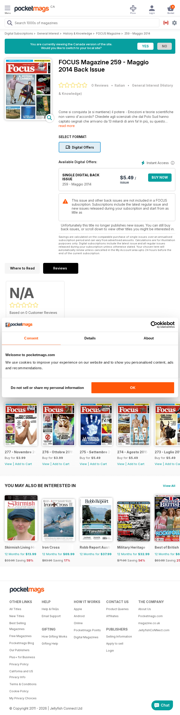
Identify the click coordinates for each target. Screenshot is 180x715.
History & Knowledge (77, 33)
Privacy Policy (19, 664)
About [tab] (149, 338)
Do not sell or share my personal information (47, 388)
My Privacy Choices (23, 698)
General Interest (48, 33)
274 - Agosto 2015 (132, 452)
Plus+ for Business (22, 657)
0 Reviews (100, 85)
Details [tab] (90, 338)
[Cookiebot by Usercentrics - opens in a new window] (154, 324)
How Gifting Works (54, 636)
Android (79, 616)
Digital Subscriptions (19, 33)
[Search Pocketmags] (10, 23)
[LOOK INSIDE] (28, 119)
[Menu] (7, 9)
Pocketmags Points (87, 630)
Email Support (51, 616)
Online (78, 623)
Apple (78, 609)
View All (169, 486)
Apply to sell (114, 643)
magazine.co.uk (149, 623)
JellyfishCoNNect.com (152, 630)
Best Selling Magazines (17, 626)
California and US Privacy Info (21, 674)
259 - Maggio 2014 (137, 33)
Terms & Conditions (23, 684)
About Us (144, 609)
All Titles (15, 609)
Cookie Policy (19, 691)
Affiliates (112, 616)
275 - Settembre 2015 (95, 452)
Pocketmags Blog (21, 643)
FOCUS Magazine (108, 33)
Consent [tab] (31, 338)
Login (110, 650)
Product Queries (117, 609)
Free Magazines (20, 636)
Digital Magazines (86, 637)
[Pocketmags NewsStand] (30, 9)
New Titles (16, 616)
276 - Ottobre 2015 (57, 452)
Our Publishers (19, 650)
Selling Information (119, 636)
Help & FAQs (50, 609)
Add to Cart (23, 464)
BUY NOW (160, 177)
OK (132, 388)
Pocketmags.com (150, 616)
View (8, 464)
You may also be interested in (40, 485)
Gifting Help (50, 643)
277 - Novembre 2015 (20, 452)
